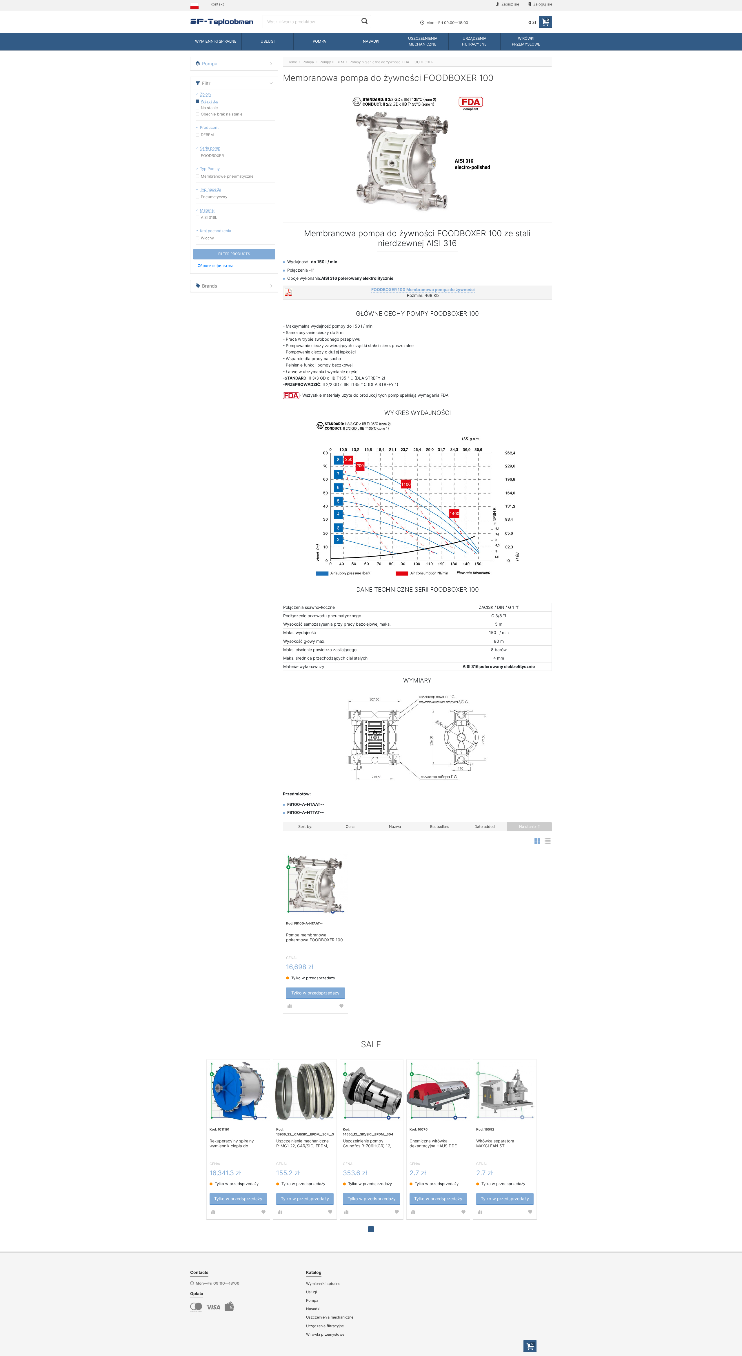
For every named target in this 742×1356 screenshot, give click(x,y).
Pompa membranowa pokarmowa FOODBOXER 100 (314, 937)
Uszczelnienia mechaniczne (329, 1317)
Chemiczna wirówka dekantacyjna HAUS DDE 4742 (433, 1144)
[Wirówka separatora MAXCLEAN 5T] (505, 1091)
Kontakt (217, 4)
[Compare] (289, 1006)
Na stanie (528, 826)
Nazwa (395, 826)
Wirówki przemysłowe (325, 1334)
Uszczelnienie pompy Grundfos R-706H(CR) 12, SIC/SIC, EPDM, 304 (367, 1144)
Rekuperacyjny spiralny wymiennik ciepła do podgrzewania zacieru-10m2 (237, 1144)
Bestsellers (439, 826)
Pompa (312, 1300)
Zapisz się (509, 4)
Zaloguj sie (542, 4)
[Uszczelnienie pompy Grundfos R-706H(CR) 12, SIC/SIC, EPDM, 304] (371, 1091)
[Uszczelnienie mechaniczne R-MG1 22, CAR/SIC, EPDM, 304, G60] (305, 1091)
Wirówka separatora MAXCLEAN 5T (495, 1143)
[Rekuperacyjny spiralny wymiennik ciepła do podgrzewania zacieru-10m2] (238, 1091)
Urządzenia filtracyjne (325, 1326)
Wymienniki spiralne (323, 1283)
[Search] (364, 21)
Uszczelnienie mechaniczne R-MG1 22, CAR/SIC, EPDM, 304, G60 (302, 1144)
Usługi (311, 1292)
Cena (350, 826)
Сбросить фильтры (215, 265)
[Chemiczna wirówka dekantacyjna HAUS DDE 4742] (438, 1091)
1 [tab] (371, 1229)
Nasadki (313, 1309)
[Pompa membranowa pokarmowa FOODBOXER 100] (315, 884)
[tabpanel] (238, 1139)
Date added (484, 826)
